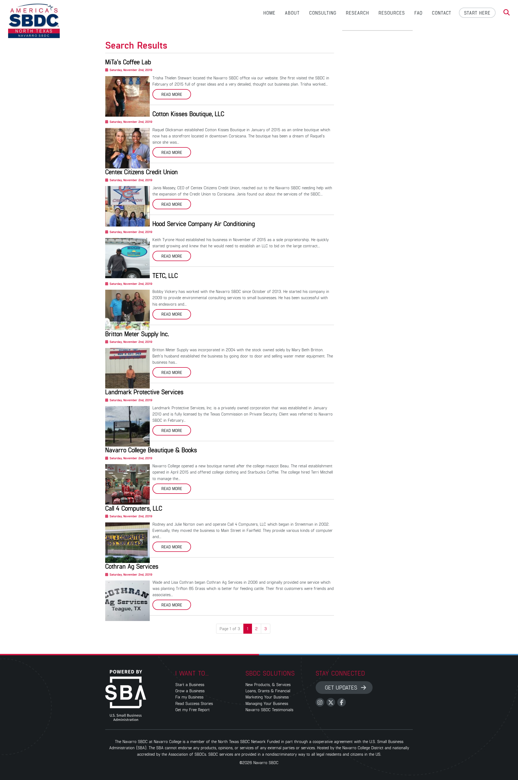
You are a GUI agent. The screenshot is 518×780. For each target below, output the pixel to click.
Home (269, 12)
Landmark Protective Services (144, 392)
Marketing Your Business (267, 696)
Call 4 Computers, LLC (133, 508)
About (292, 12)
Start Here (477, 12)
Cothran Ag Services (131, 566)
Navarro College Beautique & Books (151, 450)
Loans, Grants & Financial (268, 690)
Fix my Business (189, 696)
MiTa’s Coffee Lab (128, 62)
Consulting (322, 12)
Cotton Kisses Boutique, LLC (188, 113)
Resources (392, 12)
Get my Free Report (192, 709)
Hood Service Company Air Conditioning (203, 223)
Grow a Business (190, 690)
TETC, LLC (165, 275)
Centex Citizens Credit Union (141, 171)
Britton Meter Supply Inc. (137, 333)
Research (357, 12)
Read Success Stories (194, 703)
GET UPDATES (342, 687)
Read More (171, 94)
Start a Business (189, 684)
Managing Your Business (267, 703)
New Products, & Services (268, 684)
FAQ (418, 12)
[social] (320, 702)
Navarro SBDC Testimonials (269, 709)
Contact (441, 12)
